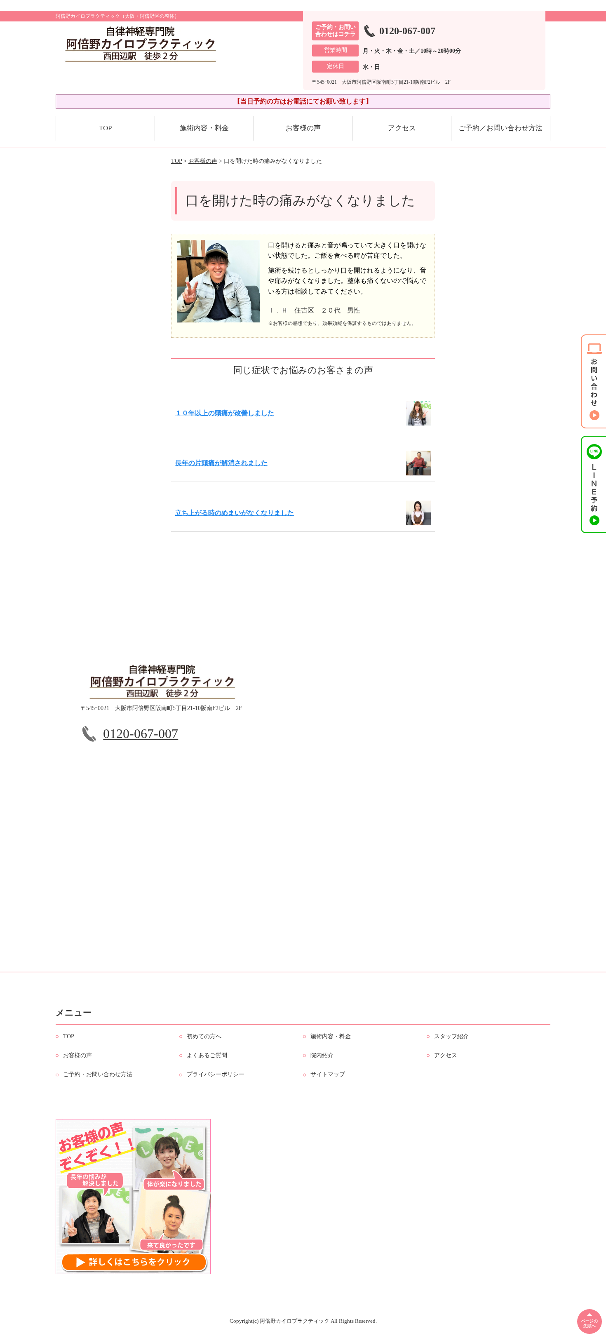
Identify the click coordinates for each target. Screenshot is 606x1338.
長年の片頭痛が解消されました (221, 462)
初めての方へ (204, 1036)
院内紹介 (322, 1055)
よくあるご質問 (207, 1055)
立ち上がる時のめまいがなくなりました (234, 512)
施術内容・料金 (204, 128)
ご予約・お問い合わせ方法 (97, 1074)
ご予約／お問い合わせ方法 (500, 128)
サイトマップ (327, 1074)
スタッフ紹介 (451, 1036)
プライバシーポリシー (215, 1074)
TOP (105, 128)
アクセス (402, 128)
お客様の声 (303, 128)
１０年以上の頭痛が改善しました (224, 412)
